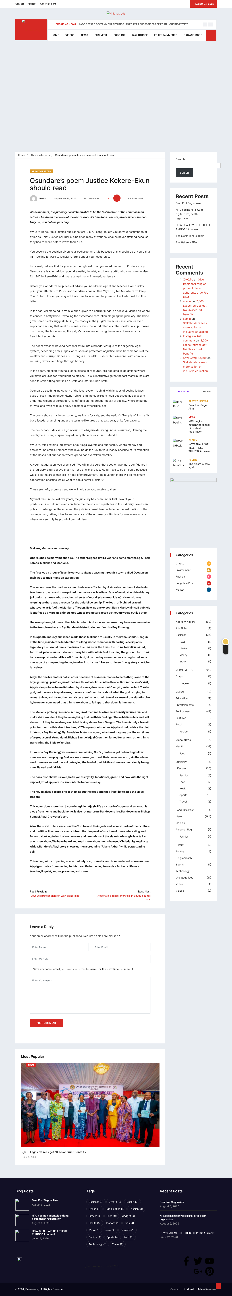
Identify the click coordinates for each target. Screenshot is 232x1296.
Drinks (94, 1208)
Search (180, 159)
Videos (69, 35)
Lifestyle (181, 768)
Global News (183, 739)
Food (179, 724)
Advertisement (48, 3)
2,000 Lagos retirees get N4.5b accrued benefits (53, 1152)
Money (183, 654)
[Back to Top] (218, 1286)
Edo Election (115, 1208)
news (110, 1230)
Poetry (192, 440)
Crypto (180, 563)
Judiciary (181, 761)
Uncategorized (184, 877)
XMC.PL (188, 279)
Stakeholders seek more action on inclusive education (195, 327)
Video (179, 884)
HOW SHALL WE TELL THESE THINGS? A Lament (199, 448)
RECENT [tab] (206, 391)
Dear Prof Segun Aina (188, 203)
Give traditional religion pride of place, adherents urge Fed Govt (195, 288)
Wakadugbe (140, 35)
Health (179, 746)
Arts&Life (181, 628)
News (84, 35)
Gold (182, 641)
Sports (183, 795)
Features (181, 717)
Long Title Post (185, 583)
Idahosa (112, 1223)
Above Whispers (40, 155)
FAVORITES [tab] (183, 391)
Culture (180, 691)
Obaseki (127, 1230)
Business (101, 35)
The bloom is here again (190, 235)
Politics (180, 851)
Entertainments (165, 35)
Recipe (183, 731)
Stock (182, 661)
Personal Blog (184, 829)
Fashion (180, 576)
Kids (129, 1223)
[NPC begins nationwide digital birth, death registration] (22, 1220)
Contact (19, 3)
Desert (132, 1201)
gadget (128, 1215)
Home (55, 35)
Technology (183, 871)
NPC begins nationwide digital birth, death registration (190, 214)
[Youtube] (209, 1261)
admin (42, 198)
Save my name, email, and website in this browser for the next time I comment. (83, 969)
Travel (183, 801)
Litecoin (184, 683)
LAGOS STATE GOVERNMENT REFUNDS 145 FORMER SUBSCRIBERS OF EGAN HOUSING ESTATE (133, 24)
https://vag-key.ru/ (195, 358)
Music (94, 1230)
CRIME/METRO (184, 669)
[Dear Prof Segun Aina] (22, 1205)
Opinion (180, 822)
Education (182, 698)
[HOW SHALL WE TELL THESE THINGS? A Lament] (22, 1235)
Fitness (95, 1215)
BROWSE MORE (193, 35)
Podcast (32, 3)
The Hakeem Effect (187, 242)
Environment (183, 570)
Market (180, 589)
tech (128, 1237)
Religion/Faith (184, 857)
